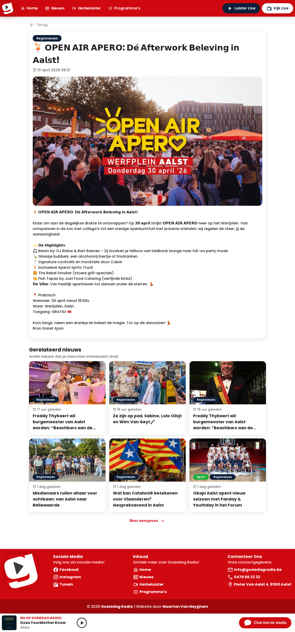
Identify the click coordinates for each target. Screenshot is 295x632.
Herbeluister (89, 8)
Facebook (69, 569)
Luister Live (244, 8)
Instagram (70, 577)
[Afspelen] (82, 623)
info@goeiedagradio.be (258, 569)
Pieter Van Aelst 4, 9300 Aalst (262, 584)
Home (32, 8)
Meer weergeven (144, 521)
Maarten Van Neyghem (185, 606)
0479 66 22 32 (247, 577)
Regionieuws (47, 38)
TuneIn (66, 584)
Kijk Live (281, 8)
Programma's (127, 8)
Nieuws (58, 8)
